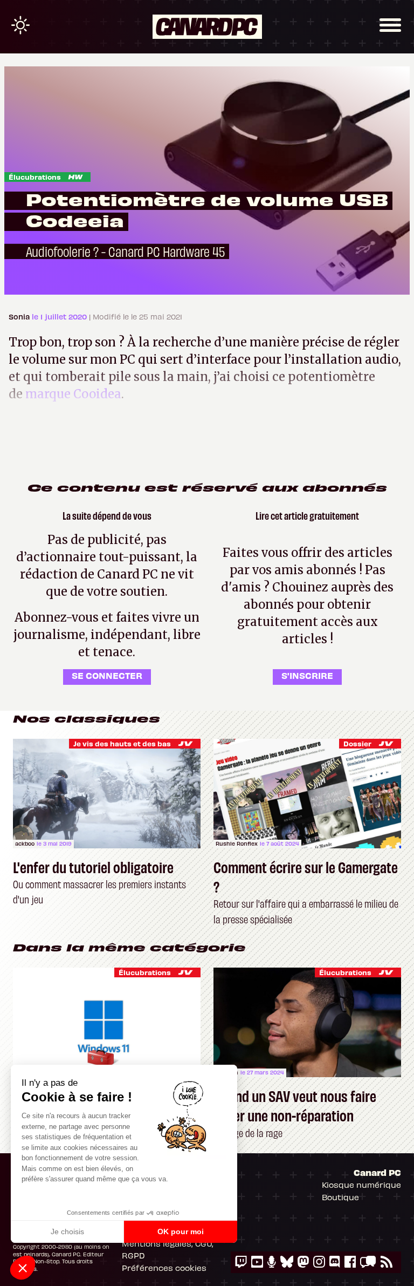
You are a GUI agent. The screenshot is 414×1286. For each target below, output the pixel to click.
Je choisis (67, 1231)
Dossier (357, 743)
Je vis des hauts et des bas (122, 743)
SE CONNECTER (107, 675)
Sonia (20, 316)
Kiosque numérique (361, 1184)
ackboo (24, 843)
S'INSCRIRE (307, 675)
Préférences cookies (164, 1268)
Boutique (340, 1197)
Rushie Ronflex (237, 843)
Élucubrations (35, 176)
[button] (23, 1268)
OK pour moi (180, 1231)
